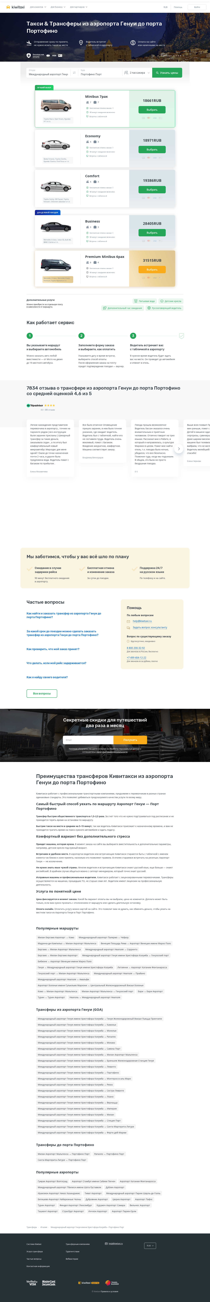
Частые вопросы (34, 1259)
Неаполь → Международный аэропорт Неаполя (94, 997)
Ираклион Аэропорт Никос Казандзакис (59, 1193)
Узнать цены (168, 73)
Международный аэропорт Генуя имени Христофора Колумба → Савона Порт (79, 1048)
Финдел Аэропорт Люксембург (76, 1205)
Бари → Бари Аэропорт (150, 991)
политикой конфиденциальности (112, 752)
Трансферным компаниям (78, 1244)
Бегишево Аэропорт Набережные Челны (59, 1199)
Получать (130, 740)
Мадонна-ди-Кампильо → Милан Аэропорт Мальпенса (67, 943)
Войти (197, 7)
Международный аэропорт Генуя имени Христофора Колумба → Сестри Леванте (81, 1090)
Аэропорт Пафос (144, 1199)
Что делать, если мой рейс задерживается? (56, 663)
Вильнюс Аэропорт (140, 1205)
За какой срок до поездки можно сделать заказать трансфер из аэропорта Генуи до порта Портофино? (62, 633)
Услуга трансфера (35, 1251)
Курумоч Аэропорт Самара (111, 1205)
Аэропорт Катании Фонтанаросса (138, 1181)
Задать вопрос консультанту (150, 627)
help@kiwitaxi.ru (142, 621)
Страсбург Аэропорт (73, 1211)
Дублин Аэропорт (115, 1187)
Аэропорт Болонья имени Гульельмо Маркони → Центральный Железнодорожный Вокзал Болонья (90, 985)
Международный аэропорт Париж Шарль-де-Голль (133, 1193)
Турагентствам (72, 1251)
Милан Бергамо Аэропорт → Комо (56, 937)
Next (179, 448)
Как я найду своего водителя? (47, 677)
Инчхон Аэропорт (97, 1211)
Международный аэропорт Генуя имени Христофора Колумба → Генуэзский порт (125, 955)
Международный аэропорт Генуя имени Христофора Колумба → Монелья (77, 1030)
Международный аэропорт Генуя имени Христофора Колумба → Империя (77, 1108)
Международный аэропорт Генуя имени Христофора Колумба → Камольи (77, 1024)
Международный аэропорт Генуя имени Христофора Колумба (79, 1227)
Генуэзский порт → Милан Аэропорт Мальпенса (63, 973)
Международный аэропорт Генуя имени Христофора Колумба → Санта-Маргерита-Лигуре (86, 1126)
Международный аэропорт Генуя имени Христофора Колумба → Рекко (75, 1084)
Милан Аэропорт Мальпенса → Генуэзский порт (107, 991)
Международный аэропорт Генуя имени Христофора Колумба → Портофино (78, 1072)
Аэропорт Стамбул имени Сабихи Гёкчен (93, 1181)
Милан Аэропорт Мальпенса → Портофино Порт (64, 1153)
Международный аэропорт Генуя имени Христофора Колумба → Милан (76, 1114)
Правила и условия (109, 1291)
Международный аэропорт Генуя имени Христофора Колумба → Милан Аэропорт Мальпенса (87, 1054)
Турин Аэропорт (46, 1205)
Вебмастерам (72, 1259)
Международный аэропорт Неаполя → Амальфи (63, 979)
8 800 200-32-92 (136, 648)
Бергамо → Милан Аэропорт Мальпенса (59, 949)
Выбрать (152, 109)
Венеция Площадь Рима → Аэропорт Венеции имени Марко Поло (136, 943)
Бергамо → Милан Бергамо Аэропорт (58, 955)
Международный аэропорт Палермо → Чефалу (104, 937)
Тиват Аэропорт (93, 1193)
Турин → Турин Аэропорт (51, 997)
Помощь (178, 7)
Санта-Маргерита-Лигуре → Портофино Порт (62, 1159)
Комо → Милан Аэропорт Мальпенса (57, 991)
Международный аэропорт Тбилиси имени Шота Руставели (69, 1187)
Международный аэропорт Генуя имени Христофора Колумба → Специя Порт (79, 1120)
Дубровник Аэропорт (97, 1199)
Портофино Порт (116, 1227)
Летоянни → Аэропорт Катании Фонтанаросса (142, 967)
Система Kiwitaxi (34, 1244)
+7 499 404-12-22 (136, 657)
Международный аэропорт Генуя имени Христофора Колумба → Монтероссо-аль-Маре (84, 1078)
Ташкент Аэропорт (48, 1211)
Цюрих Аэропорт (122, 1199)
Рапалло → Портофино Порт (109, 1153)
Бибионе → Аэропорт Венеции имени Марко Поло (64, 961)
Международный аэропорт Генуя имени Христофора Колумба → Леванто (77, 1066)
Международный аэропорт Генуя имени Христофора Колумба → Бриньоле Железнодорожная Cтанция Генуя (96, 1060)
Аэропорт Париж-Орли (124, 1211)
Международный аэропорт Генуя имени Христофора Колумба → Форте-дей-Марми (82, 1132)
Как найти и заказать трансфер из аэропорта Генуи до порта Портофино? (64, 615)
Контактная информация (38, 1266)
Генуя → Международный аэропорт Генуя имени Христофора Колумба (75, 967)
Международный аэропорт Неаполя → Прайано (119, 973)
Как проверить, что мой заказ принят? (53, 649)
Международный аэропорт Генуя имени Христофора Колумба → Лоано (75, 1096)
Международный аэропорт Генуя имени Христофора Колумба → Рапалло (77, 1036)
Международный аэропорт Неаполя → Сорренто (111, 949)
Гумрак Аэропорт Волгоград (52, 1181)
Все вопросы (42, 693)
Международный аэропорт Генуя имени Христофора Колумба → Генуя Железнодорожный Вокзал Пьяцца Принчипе (100, 1018)
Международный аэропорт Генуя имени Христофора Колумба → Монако (76, 1042)
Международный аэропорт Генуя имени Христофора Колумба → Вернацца (77, 1102)
